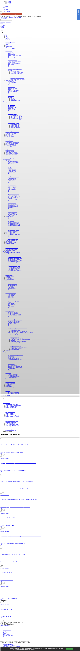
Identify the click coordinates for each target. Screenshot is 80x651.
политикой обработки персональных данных (26, 649)
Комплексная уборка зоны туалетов (14, 316)
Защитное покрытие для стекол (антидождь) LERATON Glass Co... (14, 488)
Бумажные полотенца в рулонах (14, 266)
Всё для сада (5, 351)
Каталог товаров (6, 395)
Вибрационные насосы (12, 370)
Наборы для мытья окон (12, 284)
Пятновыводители (11, 190)
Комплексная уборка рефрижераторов (15, 320)
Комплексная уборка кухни (13, 313)
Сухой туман (10, 325)
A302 (6, 47)
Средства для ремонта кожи (13, 236)
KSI (6, 4)
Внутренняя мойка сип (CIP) (15, 330)
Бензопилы (8, 388)
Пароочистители (11, 53)
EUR (10, 3)
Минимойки (10, 52)
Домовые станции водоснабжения (14, 63)
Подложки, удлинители (12, 214)
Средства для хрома (11, 188)
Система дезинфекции (10, 310)
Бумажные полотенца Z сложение (14, 262)
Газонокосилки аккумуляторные (14, 376)
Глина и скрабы (11, 215)
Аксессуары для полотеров (15, 75)
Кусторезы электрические (10, 383)
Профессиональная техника (11, 80)
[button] (78, 14)
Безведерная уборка (11, 299)
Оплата (4, 631)
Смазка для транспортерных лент (16, 338)
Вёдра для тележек (9, 278)
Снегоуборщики (9, 386)
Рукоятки (9, 302)
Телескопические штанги (12, 289)
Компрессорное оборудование (13, 123)
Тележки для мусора (9, 275)
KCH (7, 6)
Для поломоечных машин (15, 100)
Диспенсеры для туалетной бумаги (14, 257)
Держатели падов (11, 304)
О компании (5, 628)
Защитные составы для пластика (14, 224)
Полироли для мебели (12, 323)
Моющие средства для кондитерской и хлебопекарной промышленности (21, 344)
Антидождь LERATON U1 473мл (7, 525)
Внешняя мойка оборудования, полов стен (18, 334)
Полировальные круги (12, 203)
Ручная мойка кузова (12, 178)
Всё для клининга (6, 251)
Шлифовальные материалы (13, 206)
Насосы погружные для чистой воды (15, 67)
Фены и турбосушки (12, 171)
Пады (9, 305)
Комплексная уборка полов (13, 312)
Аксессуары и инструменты (13, 239)
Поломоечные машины (12, 91)
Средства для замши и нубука (11, 240)
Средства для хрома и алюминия (12, 143)
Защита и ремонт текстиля (10, 232)
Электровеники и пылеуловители (14, 61)
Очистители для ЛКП (12, 179)
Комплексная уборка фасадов (13, 319)
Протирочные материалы (12, 285)
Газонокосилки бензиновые (13, 374)
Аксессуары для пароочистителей (16, 72)
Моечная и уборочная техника (8, 49)
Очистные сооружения (12, 114)
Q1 (6, 45)
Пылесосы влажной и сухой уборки (14, 55)
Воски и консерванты (12, 189)
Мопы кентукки (11, 296)
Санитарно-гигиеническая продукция (13, 252)
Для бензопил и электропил (13, 392)
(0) (1, 453)
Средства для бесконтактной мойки (12, 132)
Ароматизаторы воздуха (10, 158)
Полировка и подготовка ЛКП (11, 199)
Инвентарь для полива (10, 352)
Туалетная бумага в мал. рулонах (14, 268)
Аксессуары (10, 70)
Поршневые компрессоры (15, 124)
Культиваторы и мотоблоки (11, 387)
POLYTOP (7, 38)
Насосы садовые (11, 64)
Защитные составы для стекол (13, 230)
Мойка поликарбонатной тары (16, 333)
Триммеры (7, 378)
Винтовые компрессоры (14, 125)
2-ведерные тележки (9, 272)
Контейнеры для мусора (10, 281)
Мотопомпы (10, 361)
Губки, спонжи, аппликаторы (11, 152)
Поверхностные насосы (12, 365)
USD (10, 2)
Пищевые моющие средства (11, 326)
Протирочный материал (10, 151)
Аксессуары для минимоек (15, 71)
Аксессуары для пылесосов (15, 74)
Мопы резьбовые (11, 295)
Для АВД (12, 98)
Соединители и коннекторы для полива (15, 355)
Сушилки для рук (11, 254)
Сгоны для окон (11, 287)
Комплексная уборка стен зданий (14, 317)
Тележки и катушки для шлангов (14, 358)
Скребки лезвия (11, 292)
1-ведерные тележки (9, 271)
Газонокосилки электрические (13, 375)
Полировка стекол (9, 241)
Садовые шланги (11, 356)
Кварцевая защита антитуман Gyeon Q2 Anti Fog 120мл (12, 561)
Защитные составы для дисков (13, 227)
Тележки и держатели (12, 169)
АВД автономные (11, 83)
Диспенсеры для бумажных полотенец (15, 260)
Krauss (7, 44)
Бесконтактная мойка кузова (13, 177)
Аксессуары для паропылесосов (16, 73)
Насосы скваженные (12, 66)
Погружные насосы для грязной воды (15, 367)
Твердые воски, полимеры (13, 217)
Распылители (10, 286)
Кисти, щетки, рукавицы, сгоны (12, 153)
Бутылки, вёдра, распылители (11, 154)
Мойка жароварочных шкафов (16, 348)
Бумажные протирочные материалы (14, 270)
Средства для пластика (10, 136)
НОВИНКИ (5, 34)
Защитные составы (9, 216)
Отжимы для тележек (10, 276)
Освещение (10, 168)
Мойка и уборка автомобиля (11, 176)
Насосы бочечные (11, 65)
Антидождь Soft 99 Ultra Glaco (6, 580)
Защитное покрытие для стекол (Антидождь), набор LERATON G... (14, 543)
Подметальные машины (12, 60)
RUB (10, 1)
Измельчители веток (9, 384)
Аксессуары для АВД (12, 129)
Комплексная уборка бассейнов (14, 321)
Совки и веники (11, 303)
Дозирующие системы (12, 93)
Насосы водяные (9, 360)
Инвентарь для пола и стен (11, 293)
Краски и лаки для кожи (12, 235)
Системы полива (11, 357)
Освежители (8, 244)
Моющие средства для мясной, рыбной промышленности (19, 339)
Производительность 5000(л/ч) (16, 119)
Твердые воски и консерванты (11, 147)
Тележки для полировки (12, 212)
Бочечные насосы (11, 364)
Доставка (5, 632)
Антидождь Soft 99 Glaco (5, 616)
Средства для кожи (9, 141)
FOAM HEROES (9, 46)
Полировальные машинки (13, 161)
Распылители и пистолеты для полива (15, 359)
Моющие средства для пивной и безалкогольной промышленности (20, 332)
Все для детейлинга (6, 159)
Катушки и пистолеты (12, 170)
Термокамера (12, 340)
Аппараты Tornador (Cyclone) (13, 162)
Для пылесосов (13, 99)
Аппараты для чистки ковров (13, 90)
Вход (4, 7)
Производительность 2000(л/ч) (16, 116)
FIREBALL (8, 43)
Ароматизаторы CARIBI (10, 48)
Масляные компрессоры (14, 126)
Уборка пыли (8, 280)
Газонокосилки (8, 373)
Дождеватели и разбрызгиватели (14, 353)
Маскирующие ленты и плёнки (14, 209)
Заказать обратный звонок (6, 17)
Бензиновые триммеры (12, 379)
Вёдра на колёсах (9, 277)
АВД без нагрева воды (12, 81)
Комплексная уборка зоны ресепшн (14, 314)
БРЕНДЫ (5, 35)
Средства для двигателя (10, 134)
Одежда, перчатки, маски (10, 155)
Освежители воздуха (12, 253)
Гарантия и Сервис (7, 630)
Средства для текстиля (10, 138)
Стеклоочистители (11, 62)
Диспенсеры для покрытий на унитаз (15, 258)
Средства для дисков (9, 135)
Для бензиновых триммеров (13, 393)
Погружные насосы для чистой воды (15, 366)
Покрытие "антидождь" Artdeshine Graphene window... (12, 452)
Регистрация (5, 9)
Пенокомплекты (11, 96)
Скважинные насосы (12, 368)
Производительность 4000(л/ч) (16, 118)
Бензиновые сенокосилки (10, 382)
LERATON (8, 37)
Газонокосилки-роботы (12, 377)
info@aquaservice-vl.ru (16, 17)
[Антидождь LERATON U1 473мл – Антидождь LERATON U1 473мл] (8, 517)
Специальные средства (14, 329)
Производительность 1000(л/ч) (16, 115)
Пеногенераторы (11, 106)
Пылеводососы (11, 108)
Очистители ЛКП (9, 146)
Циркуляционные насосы (12, 369)
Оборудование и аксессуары (11, 102)
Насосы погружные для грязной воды (15, 69)
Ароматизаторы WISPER (10, 42)
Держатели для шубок (12, 288)
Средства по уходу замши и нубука (12, 142)
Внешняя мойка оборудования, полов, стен (18, 331)
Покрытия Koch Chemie (8, 635)
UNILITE (7, 36)
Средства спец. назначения (11, 144)
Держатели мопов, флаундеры (13, 301)
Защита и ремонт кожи (10, 233)
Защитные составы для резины (14, 226)
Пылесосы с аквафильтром (13, 57)
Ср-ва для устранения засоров (13, 322)
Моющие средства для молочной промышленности (17, 328)
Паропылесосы (11, 58)
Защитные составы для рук (13, 231)
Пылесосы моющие (11, 56)
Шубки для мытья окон (12, 290)
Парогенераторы (11, 110)
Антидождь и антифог (10, 149)
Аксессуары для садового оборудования (17, 79)
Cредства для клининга (10, 311)
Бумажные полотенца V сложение (14, 261)
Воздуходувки (8, 385)
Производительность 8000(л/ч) (16, 120)
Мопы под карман (11, 298)
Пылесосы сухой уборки (12, 54)
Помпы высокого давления (13, 84)
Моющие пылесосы (11, 109)
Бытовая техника (9, 51)
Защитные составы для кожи (13, 222)
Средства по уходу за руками (11, 242)
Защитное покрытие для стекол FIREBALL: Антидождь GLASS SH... (15, 507)
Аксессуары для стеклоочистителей (17, 78)
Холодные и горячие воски (11, 145)
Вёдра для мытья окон (10, 279)
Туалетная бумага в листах (13, 269)
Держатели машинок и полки (13, 200)
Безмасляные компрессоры (15, 127)
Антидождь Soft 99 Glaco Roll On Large (8, 598)
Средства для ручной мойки (11, 133)
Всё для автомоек (6, 101)
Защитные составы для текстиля (14, 225)
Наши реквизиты (6, 634)
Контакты (5, 633)
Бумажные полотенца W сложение (14, 263)
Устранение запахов (11, 172)
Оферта (4, 636)
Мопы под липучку (11, 294)
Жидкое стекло (11, 221)
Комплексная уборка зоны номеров (14, 315)
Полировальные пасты (12, 201)
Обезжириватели (11, 207)
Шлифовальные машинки (13, 205)
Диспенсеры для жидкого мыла (14, 259)
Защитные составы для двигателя (14, 223)
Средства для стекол (9, 137)
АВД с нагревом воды (12, 82)
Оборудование (8, 160)
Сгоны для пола (11, 306)
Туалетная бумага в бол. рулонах (14, 267)
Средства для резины (12, 187)
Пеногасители (10, 324)
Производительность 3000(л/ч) (16, 117)
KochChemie (8, 39)
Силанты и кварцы (11, 218)
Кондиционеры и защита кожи (14, 234)
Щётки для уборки (11, 307)
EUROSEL (8, 40)
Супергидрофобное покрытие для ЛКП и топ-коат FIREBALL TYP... (15, 470)
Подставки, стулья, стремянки (11, 156)
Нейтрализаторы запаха (10, 150)
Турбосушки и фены (12, 111)
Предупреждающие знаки (13, 308)
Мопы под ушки (11, 297)
